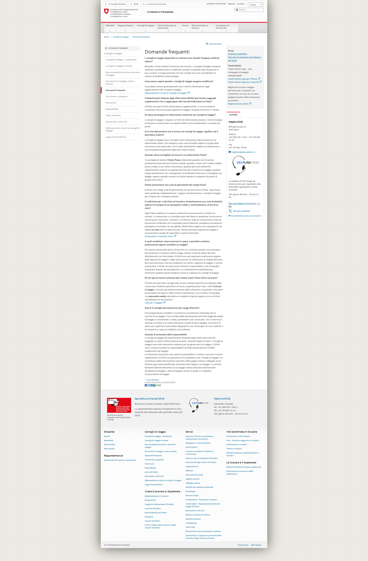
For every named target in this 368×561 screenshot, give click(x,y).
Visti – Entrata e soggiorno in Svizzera (242, 440)
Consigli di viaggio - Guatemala (158, 436)
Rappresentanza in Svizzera (156, 496)
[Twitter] (148, 385)
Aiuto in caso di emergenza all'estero (202, 458)
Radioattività (150, 468)
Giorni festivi (109, 445)
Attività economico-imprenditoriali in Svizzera (242, 454)
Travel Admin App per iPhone (242, 78)
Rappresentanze (125, 25)
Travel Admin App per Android (243, 82)
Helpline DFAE (222, 398)
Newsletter (108, 440)
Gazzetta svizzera (193, 519)
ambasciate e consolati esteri (159, 236)
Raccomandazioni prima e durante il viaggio (160, 446)
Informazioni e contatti (236, 445)
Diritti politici (191, 447)
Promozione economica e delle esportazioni (239, 472)
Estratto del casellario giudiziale (199, 487)
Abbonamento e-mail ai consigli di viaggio (166, 93)
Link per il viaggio (153, 302)
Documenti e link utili (154, 476)
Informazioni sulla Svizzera (238, 436)
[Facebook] (146, 385)
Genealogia (190, 491)
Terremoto (149, 464)
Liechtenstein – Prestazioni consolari (201, 500)
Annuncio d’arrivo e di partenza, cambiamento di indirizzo (199, 437)
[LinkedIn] (151, 385)
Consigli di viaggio (145, 25)
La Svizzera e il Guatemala (222, 26)
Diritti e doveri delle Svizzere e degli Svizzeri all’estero (160, 526)
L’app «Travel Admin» (154, 485)
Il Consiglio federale (117, 4)
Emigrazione (150, 500)
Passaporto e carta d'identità (198, 443)
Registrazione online (238, 103)
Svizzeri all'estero (152, 521)
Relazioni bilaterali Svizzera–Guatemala (243, 467)
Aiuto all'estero (151, 472)
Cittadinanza (191, 523)
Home (106, 37)
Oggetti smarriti (193, 479)
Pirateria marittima (237, 53)
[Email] (159, 385)
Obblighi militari (193, 483)
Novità (107, 436)
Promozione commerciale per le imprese (203, 531)
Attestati (189, 471)
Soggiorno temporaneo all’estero (159, 504)
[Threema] (154, 385)
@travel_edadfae (241, 211)
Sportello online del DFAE (149, 398)
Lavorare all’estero (153, 508)
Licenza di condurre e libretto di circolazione (199, 452)
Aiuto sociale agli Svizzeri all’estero (201, 462)
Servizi (185, 25)
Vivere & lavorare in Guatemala (167, 26)
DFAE (136, 4)
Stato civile (190, 527)
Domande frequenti (153, 455)
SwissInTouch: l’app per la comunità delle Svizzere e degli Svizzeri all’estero (204, 536)
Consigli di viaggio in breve (156, 440)
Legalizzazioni (192, 467)
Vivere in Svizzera (234, 449)
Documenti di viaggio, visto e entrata (161, 451)
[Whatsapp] (157, 385)
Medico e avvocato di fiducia (198, 515)
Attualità (110, 25)
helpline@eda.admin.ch (243, 152)
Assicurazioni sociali (194, 475)
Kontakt (232, 114)
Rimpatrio (149, 517)
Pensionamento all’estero (156, 513)
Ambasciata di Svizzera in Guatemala (120, 460)
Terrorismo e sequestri (154, 460)
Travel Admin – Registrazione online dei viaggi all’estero (203, 505)
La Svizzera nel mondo (156, 4)
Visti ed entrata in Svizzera (200, 26)
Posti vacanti (109, 449)
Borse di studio (192, 495)
